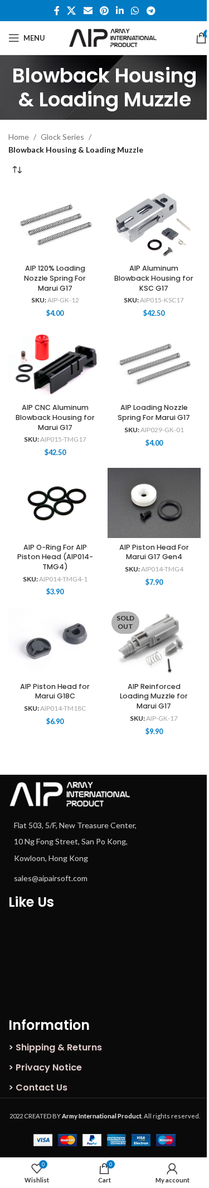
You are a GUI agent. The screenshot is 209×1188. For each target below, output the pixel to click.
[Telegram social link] (151, 10)
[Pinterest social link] (104, 10)
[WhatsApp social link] (135, 10)
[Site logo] (120, 37)
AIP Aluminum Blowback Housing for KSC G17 (153, 277)
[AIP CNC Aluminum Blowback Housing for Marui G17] (55, 364)
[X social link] (72, 10)
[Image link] (69, 793)
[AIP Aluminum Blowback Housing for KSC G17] (154, 224)
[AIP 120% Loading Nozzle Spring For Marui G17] (55, 224)
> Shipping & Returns (55, 1047)
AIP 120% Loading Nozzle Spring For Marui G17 (55, 277)
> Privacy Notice (45, 1067)
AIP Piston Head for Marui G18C (55, 691)
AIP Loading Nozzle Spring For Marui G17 (154, 412)
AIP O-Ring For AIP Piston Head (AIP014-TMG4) (55, 556)
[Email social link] (88, 10)
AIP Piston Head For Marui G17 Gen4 (154, 552)
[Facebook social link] (57, 10)
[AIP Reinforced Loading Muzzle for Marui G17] (154, 643)
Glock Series (62, 136)
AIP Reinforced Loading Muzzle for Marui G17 (154, 696)
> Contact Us (37, 1087)
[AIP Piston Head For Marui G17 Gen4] (154, 503)
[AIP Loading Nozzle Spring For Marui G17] (154, 364)
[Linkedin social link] (120, 10)
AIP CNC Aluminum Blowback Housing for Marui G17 (55, 417)
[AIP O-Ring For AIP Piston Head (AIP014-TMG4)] (55, 503)
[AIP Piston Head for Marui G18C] (55, 643)
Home (18, 136)
